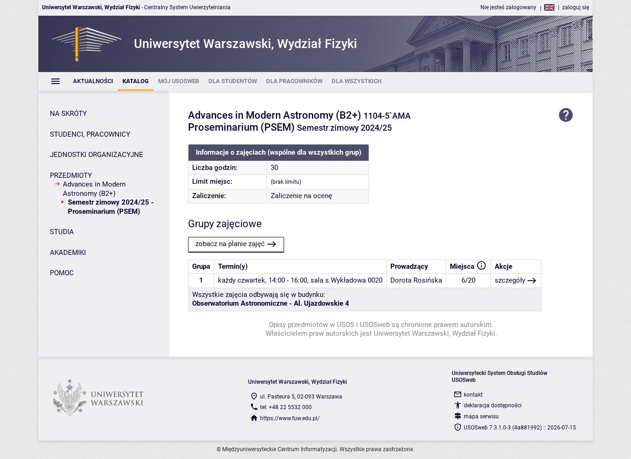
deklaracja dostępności (493, 405)
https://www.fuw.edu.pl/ (290, 418)
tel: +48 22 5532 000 (286, 407)
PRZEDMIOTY (71, 175)
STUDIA (62, 232)
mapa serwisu (481, 416)
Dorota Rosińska (416, 280)
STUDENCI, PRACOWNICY (90, 134)
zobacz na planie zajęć (230, 244)
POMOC (62, 273)
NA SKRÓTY (68, 113)
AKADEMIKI (68, 252)
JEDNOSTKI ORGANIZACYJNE (96, 155)
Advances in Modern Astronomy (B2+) (94, 189)
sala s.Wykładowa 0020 (346, 280)
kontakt (473, 395)
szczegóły (510, 280)
